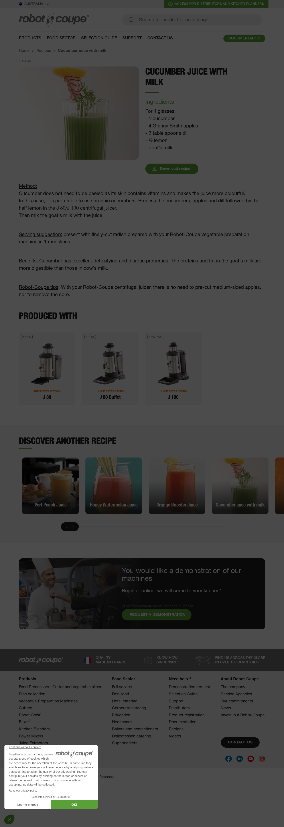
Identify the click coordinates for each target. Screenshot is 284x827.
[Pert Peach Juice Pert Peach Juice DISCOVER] (50, 485)
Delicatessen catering (131, 736)
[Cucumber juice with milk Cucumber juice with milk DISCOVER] (240, 485)
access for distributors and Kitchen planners (219, 4)
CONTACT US (240, 742)
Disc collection (32, 694)
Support (132, 38)
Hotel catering (124, 701)
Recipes (43, 51)
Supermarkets (124, 743)
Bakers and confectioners (135, 729)
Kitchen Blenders (34, 729)
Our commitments (237, 701)
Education (121, 715)
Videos (175, 736)
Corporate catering (129, 708)
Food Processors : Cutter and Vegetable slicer (60, 687)
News (226, 708)
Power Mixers (31, 736)
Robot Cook (30, 715)
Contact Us (160, 38)
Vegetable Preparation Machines (48, 701)
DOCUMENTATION (244, 38)
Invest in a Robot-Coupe (243, 715)
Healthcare (122, 722)
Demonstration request (189, 687)
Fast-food (120, 694)
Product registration (187, 715)
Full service (122, 687)
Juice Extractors (33, 743)
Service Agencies (236, 694)
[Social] (228, 759)
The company (233, 687)
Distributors (179, 708)
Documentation (182, 722)
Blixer (24, 722)
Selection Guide (99, 38)
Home (24, 51)
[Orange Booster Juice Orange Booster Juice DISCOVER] (177, 485)
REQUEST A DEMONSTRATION (157, 615)
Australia (33, 4)
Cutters (25, 708)
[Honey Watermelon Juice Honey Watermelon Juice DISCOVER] (113, 485)
